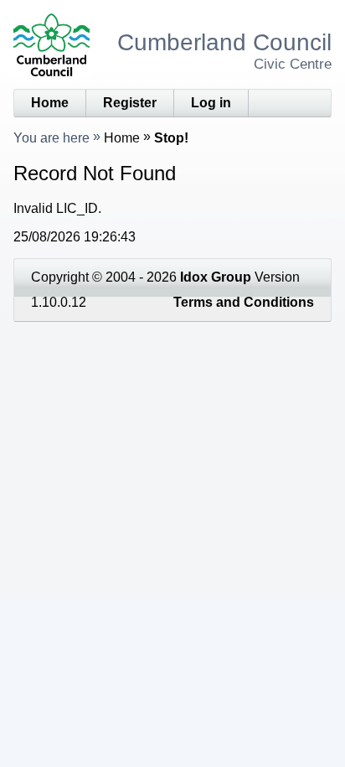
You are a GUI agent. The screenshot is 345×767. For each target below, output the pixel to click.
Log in (211, 103)
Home (50, 103)
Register (130, 103)
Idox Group (215, 277)
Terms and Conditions (243, 302)
